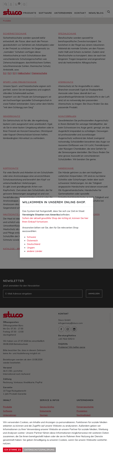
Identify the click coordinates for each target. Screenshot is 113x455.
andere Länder (34, 251)
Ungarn (31, 247)
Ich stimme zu (12, 449)
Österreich (32, 240)
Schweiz (31, 236)
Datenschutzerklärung (39, 449)
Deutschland (33, 244)
